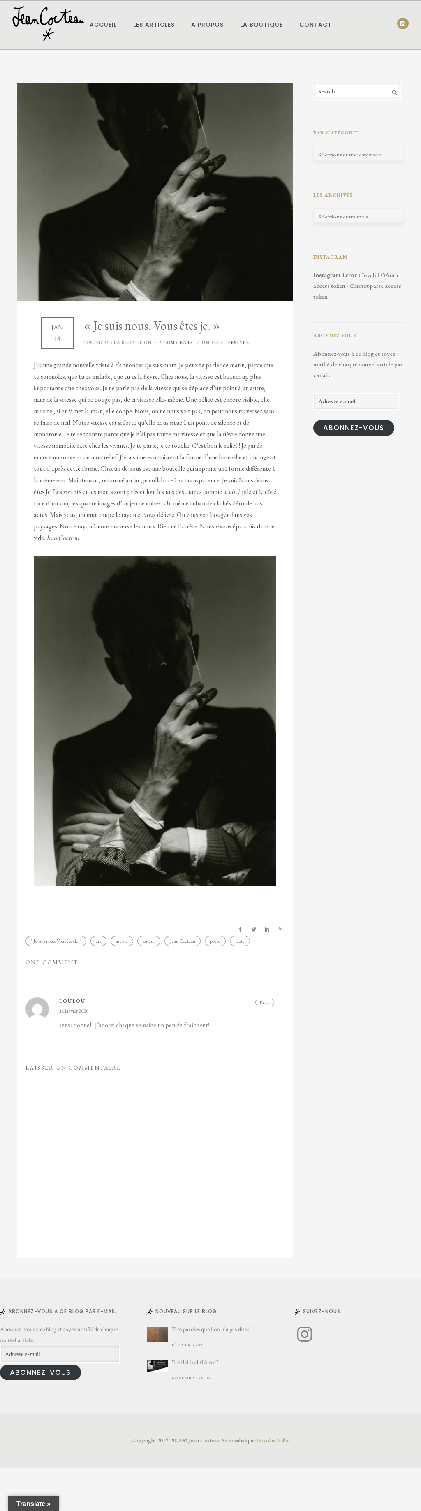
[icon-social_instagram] (403, 23)
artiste (122, 941)
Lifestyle (235, 342)
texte (240, 941)
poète (215, 941)
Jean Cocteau (182, 941)
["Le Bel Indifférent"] (157, 1366)
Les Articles (154, 25)
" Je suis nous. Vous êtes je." (56, 941)
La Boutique (261, 25)
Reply (265, 1002)
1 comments (176, 342)
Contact (315, 25)
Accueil (103, 25)
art (98, 941)
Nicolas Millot (273, 1440)
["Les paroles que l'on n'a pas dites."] (157, 1334)
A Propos (207, 25)
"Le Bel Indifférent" (195, 1362)
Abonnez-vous (353, 428)
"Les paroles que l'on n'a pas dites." (212, 1329)
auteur (149, 941)
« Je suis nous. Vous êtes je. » (151, 325)
